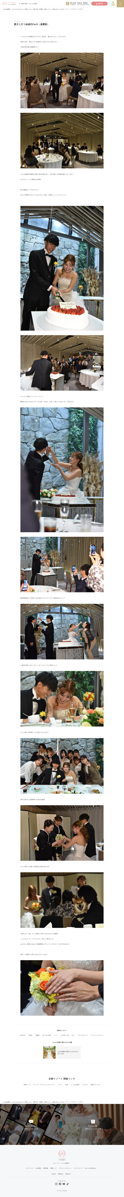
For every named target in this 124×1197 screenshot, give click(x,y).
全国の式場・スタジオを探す (29, 3)
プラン (60, 1084)
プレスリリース (78, 1168)
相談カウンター (95, 1084)
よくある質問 (75, 1084)
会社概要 (38, 1168)
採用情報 (45, 1168)
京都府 (41, 9)
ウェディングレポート (97, 1035)
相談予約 (100, 3)
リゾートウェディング (17, 9)
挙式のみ (22, 1035)
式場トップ (27, 1084)
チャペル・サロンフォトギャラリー (44, 1084)
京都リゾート (47, 9)
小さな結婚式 (6, 9)
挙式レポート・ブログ (58, 9)
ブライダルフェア (83, 1035)
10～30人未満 (47, 1035)
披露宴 (38, 1035)
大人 (73, 1035)
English (54, 1174)
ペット (56, 1035)
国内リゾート (28, 9)
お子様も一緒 (65, 1035)
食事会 (30, 1035)
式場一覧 (35, 9)
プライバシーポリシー (65, 1168)
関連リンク (53, 1168)
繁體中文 (60, 1174)
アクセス (85, 1084)
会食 (66, 1084)
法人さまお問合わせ (90, 1168)
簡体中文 (68, 1174)
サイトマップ (30, 1168)
